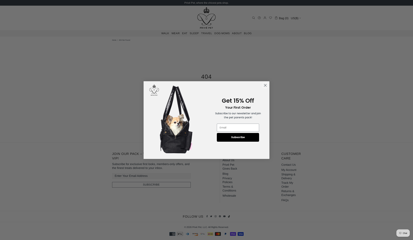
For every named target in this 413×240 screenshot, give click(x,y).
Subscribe (238, 137)
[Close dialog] (265, 85)
